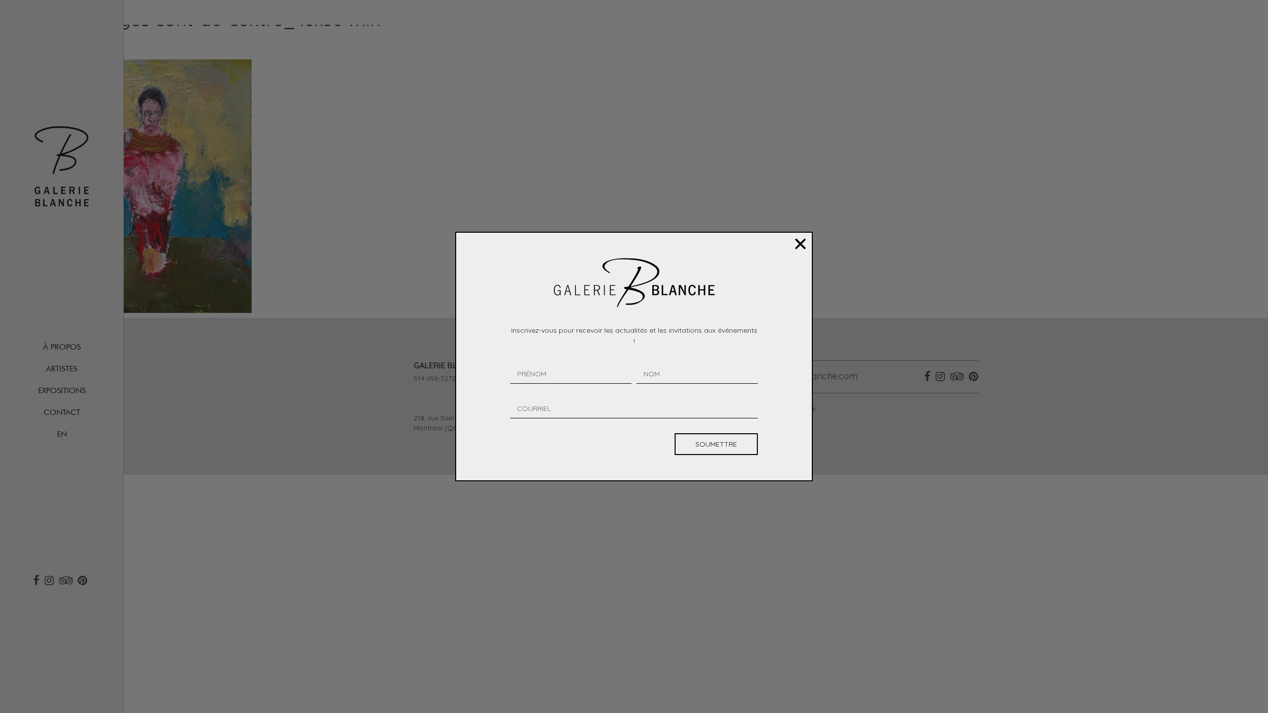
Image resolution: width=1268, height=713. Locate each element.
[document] (634, 356)
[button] (800, 244)
